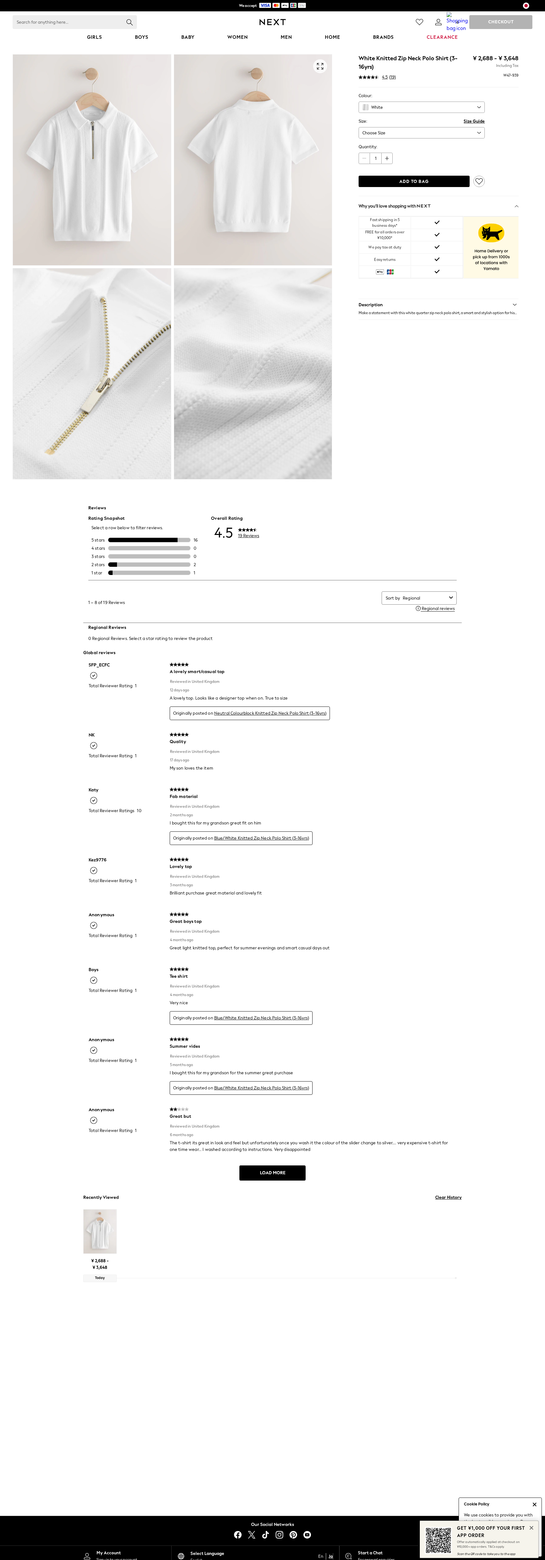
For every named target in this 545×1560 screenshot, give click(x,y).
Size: (363, 121)
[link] (438, 22)
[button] (439, 304)
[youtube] (307, 1535)
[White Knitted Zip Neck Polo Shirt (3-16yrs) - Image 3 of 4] (92, 373)
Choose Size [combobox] (373, 133)
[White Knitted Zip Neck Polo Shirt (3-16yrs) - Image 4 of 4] (253, 373)
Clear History (448, 1197)
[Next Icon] (273, 22)
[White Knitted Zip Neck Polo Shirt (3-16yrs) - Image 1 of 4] (92, 160)
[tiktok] (265, 1535)
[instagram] (279, 1535)
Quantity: (368, 147)
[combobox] (422, 107)
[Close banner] (530, 1527)
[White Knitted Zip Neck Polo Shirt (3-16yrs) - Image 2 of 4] (253, 160)
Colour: (365, 95)
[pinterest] (293, 1535)
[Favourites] (419, 22)
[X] (252, 1535)
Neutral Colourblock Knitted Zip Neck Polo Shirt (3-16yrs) (270, 713)
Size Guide (474, 121)
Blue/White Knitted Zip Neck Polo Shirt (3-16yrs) (261, 838)
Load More (272, 1173)
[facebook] (238, 1535)
